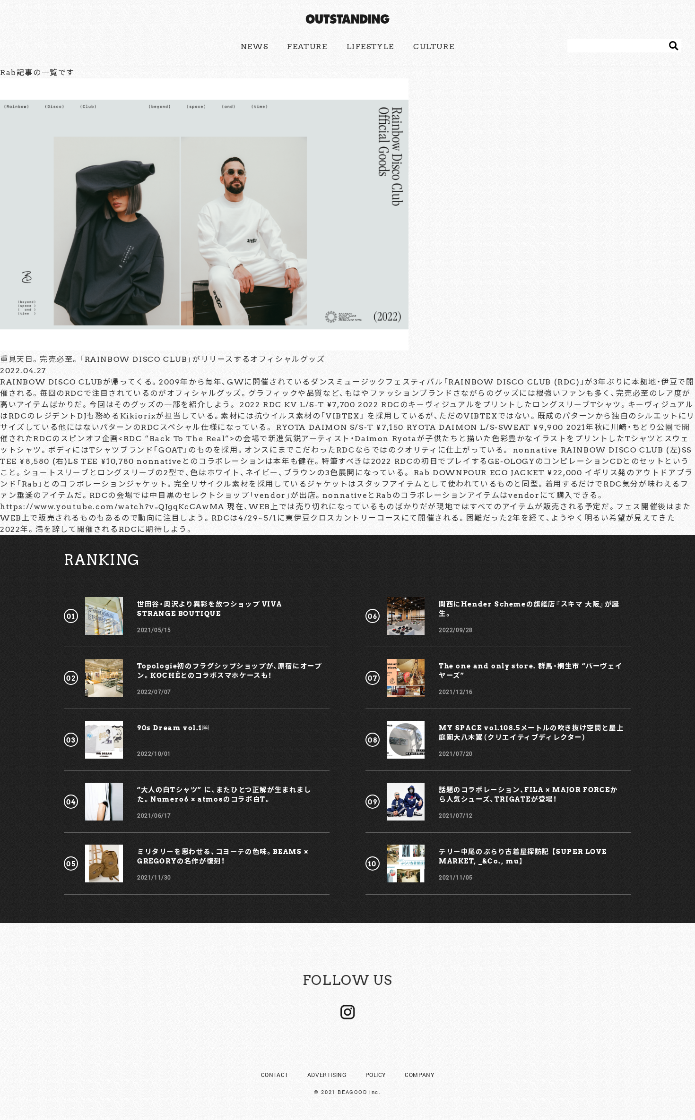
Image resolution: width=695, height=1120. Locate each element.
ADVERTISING (327, 1074)
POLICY (375, 1074)
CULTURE (433, 46)
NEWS (254, 46)
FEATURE (307, 46)
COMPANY (419, 1074)
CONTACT (274, 1074)
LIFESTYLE (370, 46)
